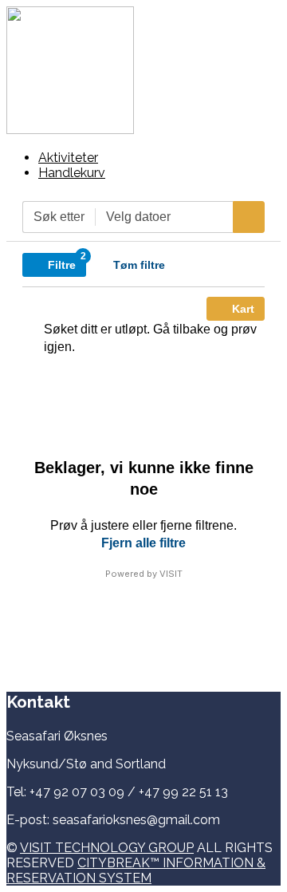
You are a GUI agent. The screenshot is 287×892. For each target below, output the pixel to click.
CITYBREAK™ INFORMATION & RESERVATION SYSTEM (135, 870)
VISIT (171, 573)
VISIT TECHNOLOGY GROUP (107, 847)
